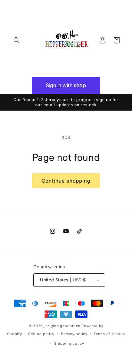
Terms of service (109, 334)
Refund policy (41, 334)
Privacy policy (74, 334)
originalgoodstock (62, 326)
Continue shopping (66, 181)
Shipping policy (69, 343)
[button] (17, 40)
